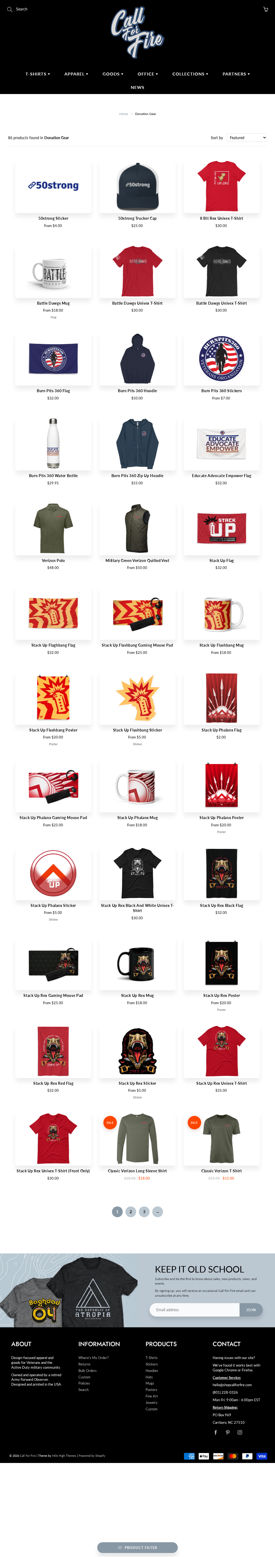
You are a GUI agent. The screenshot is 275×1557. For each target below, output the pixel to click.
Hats (149, 1377)
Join (251, 1310)
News (137, 87)
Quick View (53, 186)
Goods (112, 73)
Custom (84, 1377)
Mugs (150, 1383)
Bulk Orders (87, 1371)
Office (147, 73)
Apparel (75, 73)
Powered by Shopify (92, 1455)
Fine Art (152, 1396)
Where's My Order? (93, 1358)
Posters (151, 1390)
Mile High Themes (64, 1455)
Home (123, 114)
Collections (189, 73)
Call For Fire (28, 1455)
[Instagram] (239, 1432)
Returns (84, 1364)
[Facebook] (215, 1432)
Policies (84, 1383)
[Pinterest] (227, 1432)
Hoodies (152, 1371)
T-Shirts (37, 73)
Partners (235, 73)
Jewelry (152, 1403)
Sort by (217, 137)
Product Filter (141, 1547)
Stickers (152, 1364)
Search (83, 1390)
